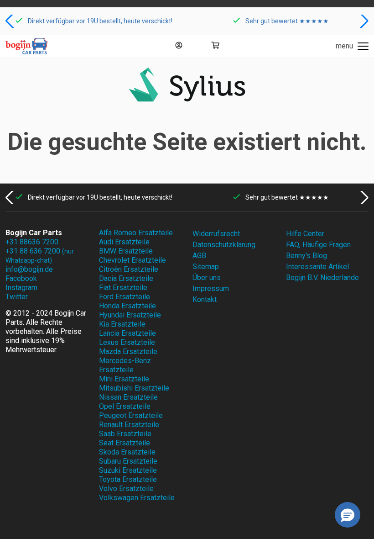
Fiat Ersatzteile (123, 287)
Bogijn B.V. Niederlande (322, 277)
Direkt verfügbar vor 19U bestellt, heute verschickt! (100, 21)
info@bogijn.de (29, 269)
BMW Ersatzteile (126, 251)
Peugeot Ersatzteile (131, 415)
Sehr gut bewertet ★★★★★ (287, 21)
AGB (199, 255)
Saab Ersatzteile (125, 433)
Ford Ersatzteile (124, 296)
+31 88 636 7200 (39, 255)
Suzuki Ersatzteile (128, 470)
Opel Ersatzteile (125, 406)
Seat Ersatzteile (124, 443)
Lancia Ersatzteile (127, 333)
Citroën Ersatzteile (128, 269)
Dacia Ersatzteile (126, 278)
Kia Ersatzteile (122, 324)
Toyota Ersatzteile (128, 479)
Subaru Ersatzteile (128, 461)
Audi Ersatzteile (124, 242)
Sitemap (205, 266)
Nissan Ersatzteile (128, 397)
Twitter (16, 296)
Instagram (21, 287)
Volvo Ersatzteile (126, 488)
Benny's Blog (306, 255)
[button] (11, 21)
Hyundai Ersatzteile (130, 315)
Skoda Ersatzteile (127, 452)
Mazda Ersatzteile (128, 351)
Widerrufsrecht (216, 233)
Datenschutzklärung (223, 244)
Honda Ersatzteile (127, 305)
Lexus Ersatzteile (127, 342)
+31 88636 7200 (31, 242)
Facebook (21, 278)
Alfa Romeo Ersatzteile (136, 232)
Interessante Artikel (317, 266)
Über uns (206, 277)
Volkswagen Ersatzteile (137, 497)
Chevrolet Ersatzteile (132, 260)
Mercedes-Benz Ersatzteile (125, 365)
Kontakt (204, 299)
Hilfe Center (305, 233)
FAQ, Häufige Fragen (318, 244)
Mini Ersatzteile (124, 379)
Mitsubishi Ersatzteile (134, 388)
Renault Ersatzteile (129, 424)
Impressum (210, 288)
